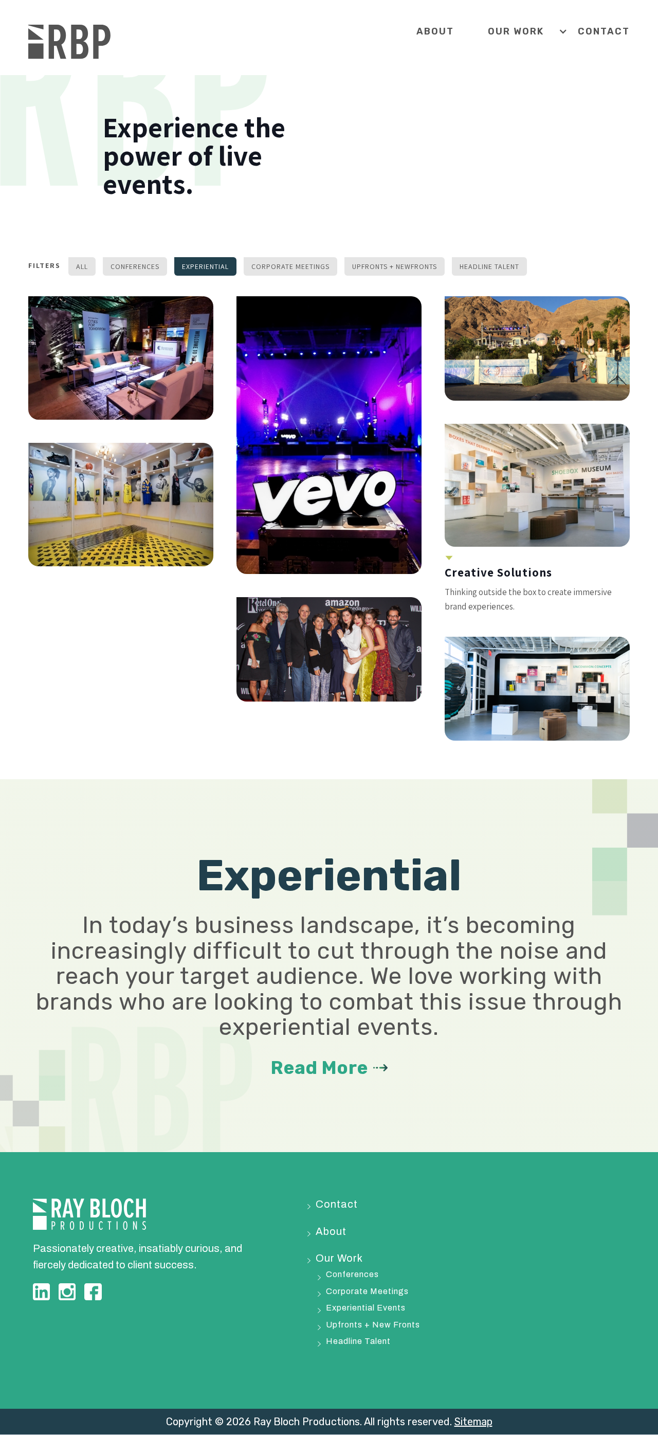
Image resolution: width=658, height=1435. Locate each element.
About (435, 31)
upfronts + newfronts (394, 266)
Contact (604, 31)
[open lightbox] (120, 358)
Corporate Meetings (290, 266)
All (82, 266)
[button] (533, 31)
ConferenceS (135, 266)
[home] (69, 42)
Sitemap (473, 1422)
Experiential (205, 266)
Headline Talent (489, 266)
